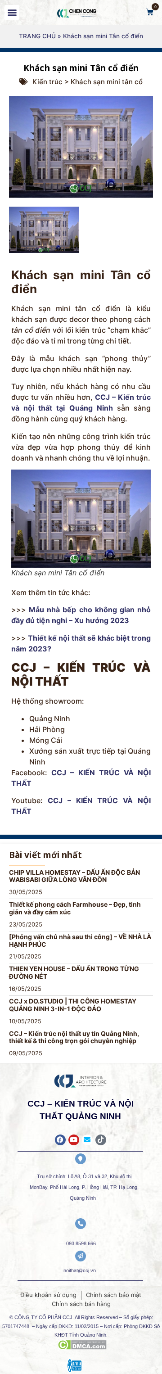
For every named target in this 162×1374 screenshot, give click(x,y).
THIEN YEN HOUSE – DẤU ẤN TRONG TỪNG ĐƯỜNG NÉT (74, 972)
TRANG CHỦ (37, 36)
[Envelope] (87, 1139)
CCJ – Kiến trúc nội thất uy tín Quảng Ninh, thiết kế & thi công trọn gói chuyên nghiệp (74, 1037)
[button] (11, 12)
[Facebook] (60, 1139)
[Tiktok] (100, 1139)
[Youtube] (73, 1139)
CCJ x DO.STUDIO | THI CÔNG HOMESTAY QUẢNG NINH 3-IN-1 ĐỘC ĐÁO (72, 1004)
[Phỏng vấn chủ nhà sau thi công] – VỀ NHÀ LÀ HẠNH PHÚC (80, 940)
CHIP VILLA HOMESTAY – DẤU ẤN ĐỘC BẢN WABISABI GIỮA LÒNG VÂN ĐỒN (74, 876)
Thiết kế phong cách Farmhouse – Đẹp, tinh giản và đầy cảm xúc (75, 908)
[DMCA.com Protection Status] (82, 1346)
